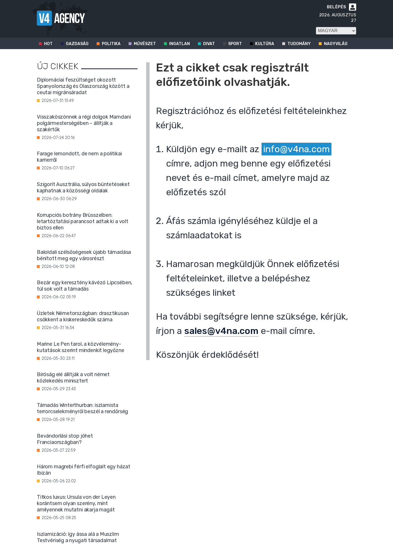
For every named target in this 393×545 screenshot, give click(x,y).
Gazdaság (77, 43)
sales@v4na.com (221, 330)
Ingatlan (179, 43)
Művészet (145, 43)
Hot (48, 43)
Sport (235, 43)
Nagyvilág (336, 43)
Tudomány (299, 43)
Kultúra (264, 43)
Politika (111, 43)
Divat (209, 43)
